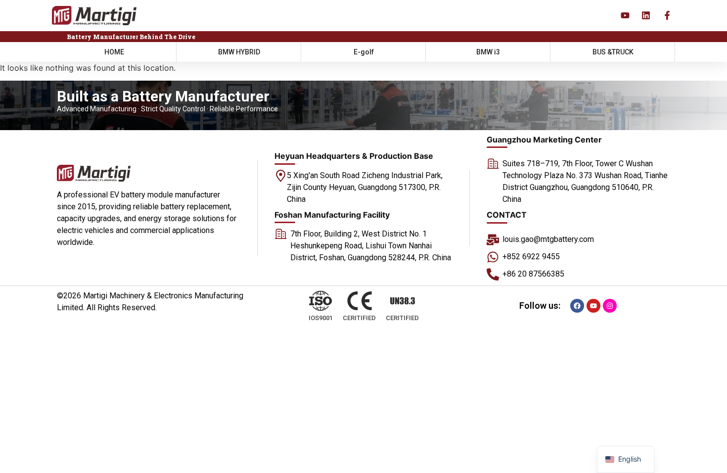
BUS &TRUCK (613, 52)
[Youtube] (593, 306)
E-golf (364, 52)
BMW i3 (488, 52)
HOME (114, 52)
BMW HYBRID (239, 52)
